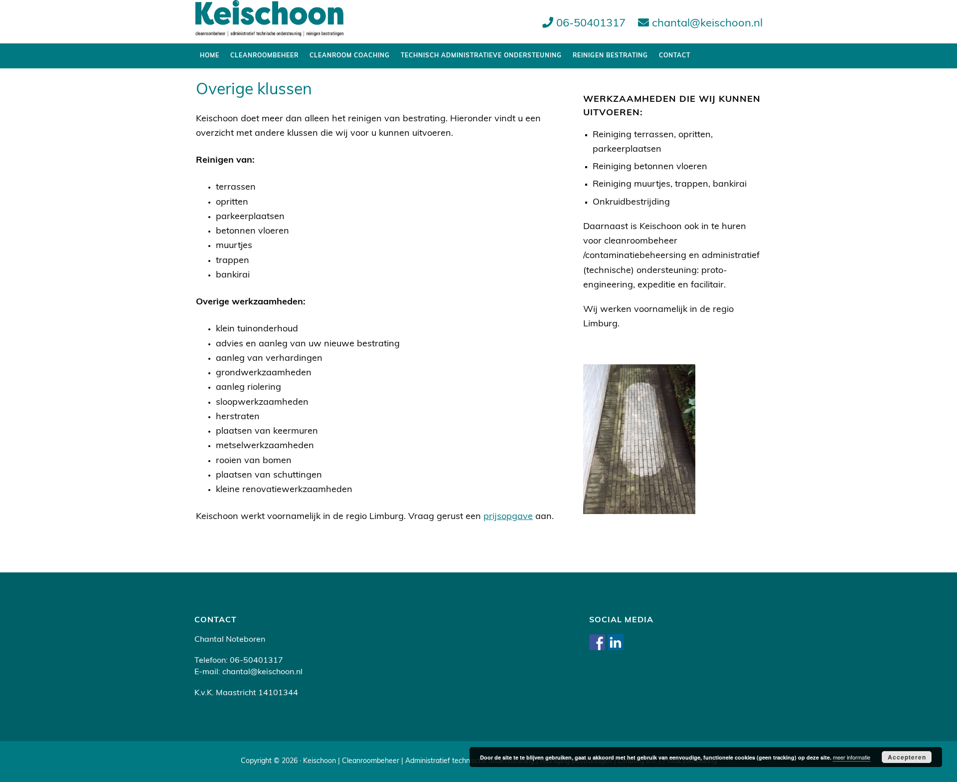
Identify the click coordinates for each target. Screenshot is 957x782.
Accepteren (907, 757)
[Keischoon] (269, 30)
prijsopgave (508, 517)
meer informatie (851, 757)
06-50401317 (589, 23)
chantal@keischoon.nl (706, 23)
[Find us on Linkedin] (616, 642)
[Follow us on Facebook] (597, 642)
